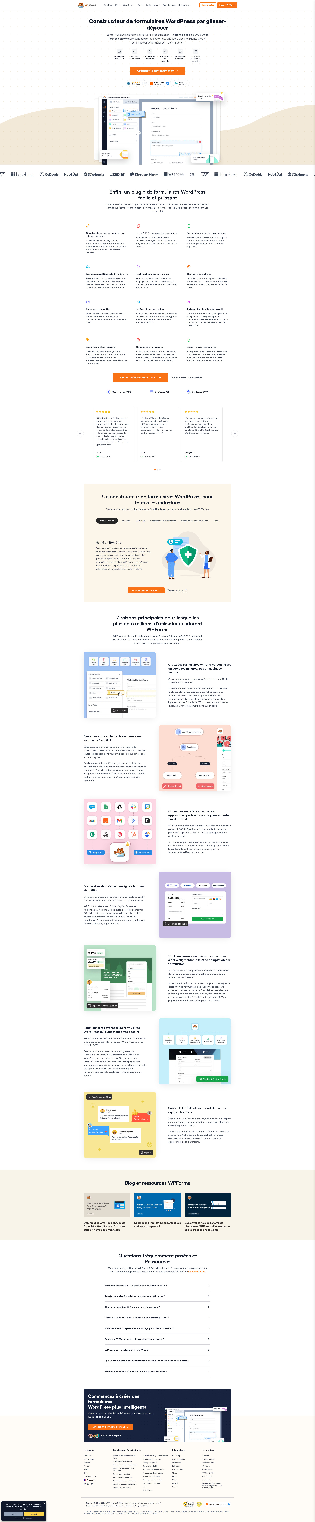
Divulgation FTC (90, 1476)
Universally (206, 1480)
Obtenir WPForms (227, 5)
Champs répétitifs (150, 1462)
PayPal (175, 1483)
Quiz (144, 1487)
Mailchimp (176, 1456)
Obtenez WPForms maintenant (156, 70)
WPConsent (207, 1476)
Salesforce (176, 1462)
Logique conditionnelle (122, 1461)
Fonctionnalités (111, 5)
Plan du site (130, 1506)
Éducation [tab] (125, 520)
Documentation (208, 1459)
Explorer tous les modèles (144, 590)
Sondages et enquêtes (152, 1480)
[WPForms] (87, 5)
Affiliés (86, 1469)
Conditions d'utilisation (94, 1506)
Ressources (184, 5)
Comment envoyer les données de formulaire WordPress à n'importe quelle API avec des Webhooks (104, 1226)
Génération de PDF (150, 1466)
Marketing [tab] (140, 520)
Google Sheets (178, 1459)
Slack (174, 1473)
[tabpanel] (157, 555)
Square (175, 1487)
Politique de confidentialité (114, 1506)
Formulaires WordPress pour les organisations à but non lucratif (212, 1485)
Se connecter (207, 5)
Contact (87, 1462)
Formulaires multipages (152, 1459)
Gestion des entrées (121, 1474)
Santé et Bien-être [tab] (107, 520)
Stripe (174, 1480)
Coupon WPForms (142, 1506)
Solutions (127, 5)
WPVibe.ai (206, 1466)
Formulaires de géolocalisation (155, 1456)
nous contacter (196, 1271)
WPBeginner (207, 1469)
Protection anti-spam (151, 1476)
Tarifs (140, 5)
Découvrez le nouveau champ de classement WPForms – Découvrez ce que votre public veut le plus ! (207, 1226)
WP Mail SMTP (207, 1473)
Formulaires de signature (153, 1473)
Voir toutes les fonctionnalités (187, 377)
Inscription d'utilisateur (152, 1483)
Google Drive (177, 1469)
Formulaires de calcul (122, 1488)
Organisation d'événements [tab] (163, 520)
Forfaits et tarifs (208, 1462)
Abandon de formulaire (122, 1477)
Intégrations (152, 5)
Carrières (87, 1456)
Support (205, 1456)
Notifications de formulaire (124, 1481)
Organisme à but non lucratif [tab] (194, 520)
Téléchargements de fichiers (124, 1484)
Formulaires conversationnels (125, 1465)
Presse (86, 1466)
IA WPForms (148, 1490)
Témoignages (169, 5)
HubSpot (176, 1466)
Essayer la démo (175, 590)
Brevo (174, 1476)
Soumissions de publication (154, 1469)
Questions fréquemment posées (154, 1255)
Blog (85, 1473)
